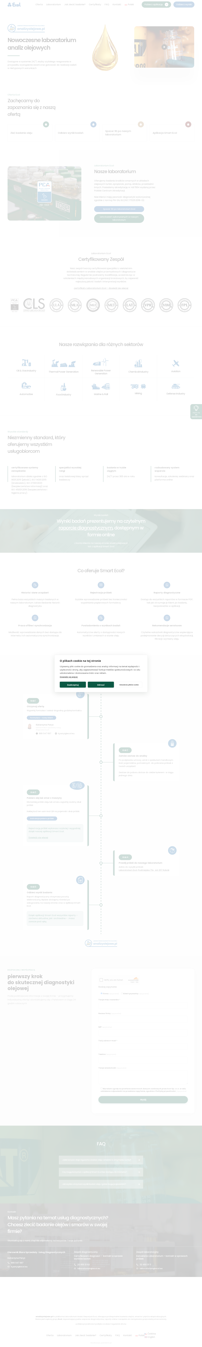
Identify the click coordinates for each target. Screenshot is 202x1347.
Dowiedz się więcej (69, 676)
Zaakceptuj (73, 684)
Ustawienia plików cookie (129, 685)
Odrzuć (101, 684)
